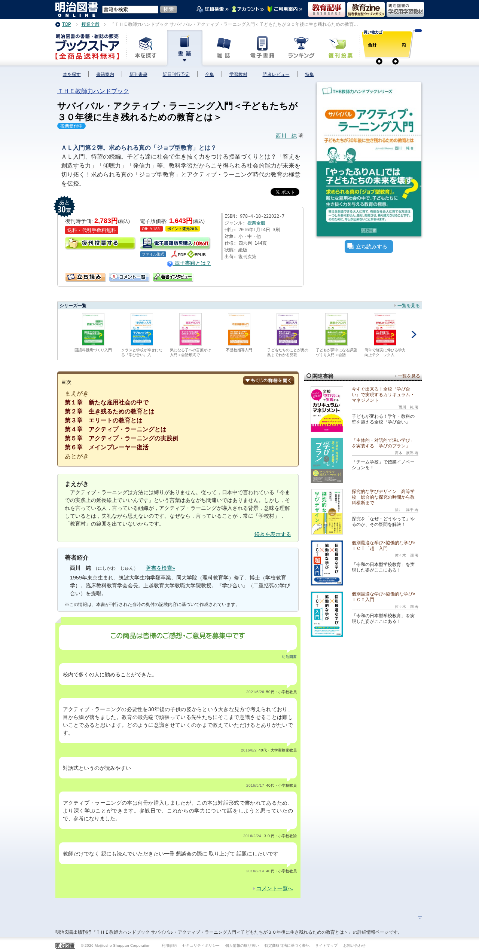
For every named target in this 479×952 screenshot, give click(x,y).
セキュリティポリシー (201, 945)
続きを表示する (272, 534)
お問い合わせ (354, 945)
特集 (309, 74)
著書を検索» (160, 568)
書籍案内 (105, 74)
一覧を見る (408, 305)
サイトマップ (326, 945)
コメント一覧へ (274, 888)
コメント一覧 (112, 275)
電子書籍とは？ (192, 263)
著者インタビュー (173, 277)
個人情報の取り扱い (242, 945)
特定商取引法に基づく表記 (287, 945)
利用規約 (169, 945)
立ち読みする (371, 247)
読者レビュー (276, 74)
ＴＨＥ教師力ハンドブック (93, 91)
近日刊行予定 (176, 74)
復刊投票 (100, 243)
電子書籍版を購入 (175, 243)
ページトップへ (420, 918)
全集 (209, 74)
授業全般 (256, 223)
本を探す (72, 74)
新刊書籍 (138, 74)
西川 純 (286, 136)
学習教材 (238, 74)
